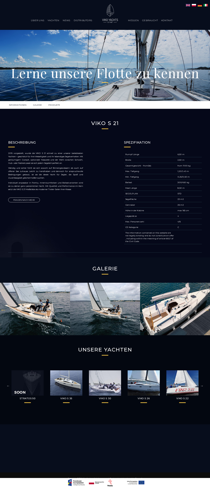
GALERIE (37, 105)
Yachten (53, 20)
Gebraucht (150, 20)
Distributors (83, 20)
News (66, 20)
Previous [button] (3, 309)
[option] (35, 309)
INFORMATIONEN (17, 105)
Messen (133, 20)
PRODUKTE (54, 105)
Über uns (37, 20)
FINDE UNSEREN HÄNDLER (105, 444)
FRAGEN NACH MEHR (24, 200)
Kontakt (166, 20)
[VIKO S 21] (188, 5)
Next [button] (206, 309)
